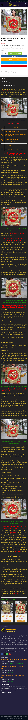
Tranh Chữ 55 (14, 69)
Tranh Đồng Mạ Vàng (14, 716)
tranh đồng (13, 532)
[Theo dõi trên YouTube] (9, 654)
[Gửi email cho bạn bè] (9, 72)
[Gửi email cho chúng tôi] (5, 654)
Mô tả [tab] (3, 78)
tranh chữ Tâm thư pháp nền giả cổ (17, 233)
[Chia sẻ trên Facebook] (5, 72)
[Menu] (2, 5)
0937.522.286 (6, 1)
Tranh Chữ (9, 36)
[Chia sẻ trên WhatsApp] (2, 72)
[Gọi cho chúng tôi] (7, 654)
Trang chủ (3, 36)
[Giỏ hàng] (26, 4)
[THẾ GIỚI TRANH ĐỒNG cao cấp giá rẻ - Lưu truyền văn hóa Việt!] (14, 4)
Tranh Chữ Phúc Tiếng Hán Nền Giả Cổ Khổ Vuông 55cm (7, 616)
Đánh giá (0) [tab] (6, 82)
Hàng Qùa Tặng (10, 672)
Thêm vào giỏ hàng (15, 53)
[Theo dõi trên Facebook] (2, 654)
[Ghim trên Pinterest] (12, 72)
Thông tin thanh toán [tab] (8, 85)
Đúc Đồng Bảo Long (17, 718)
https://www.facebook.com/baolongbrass (15, 663)
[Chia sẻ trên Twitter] (7, 72)
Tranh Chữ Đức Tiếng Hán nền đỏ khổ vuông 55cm (21, 616)
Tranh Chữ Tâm (16, 36)
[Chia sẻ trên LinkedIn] (14, 72)
